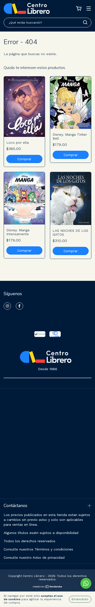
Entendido (80, 599)
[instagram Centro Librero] (7, 306)
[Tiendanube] (47, 587)
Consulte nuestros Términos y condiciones (38, 549)
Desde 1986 (47, 369)
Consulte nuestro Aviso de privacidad (34, 557)
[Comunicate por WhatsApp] (85, 583)
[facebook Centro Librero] (19, 306)
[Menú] (88, 9)
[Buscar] (85, 22)
